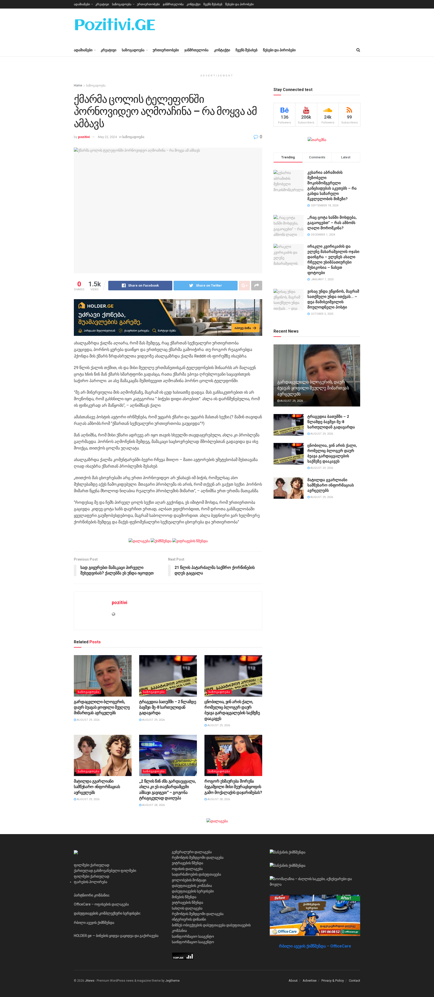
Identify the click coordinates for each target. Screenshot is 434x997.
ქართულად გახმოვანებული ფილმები (105, 871)
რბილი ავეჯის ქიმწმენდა (94, 923)
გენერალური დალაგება (192, 852)
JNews (89, 980)
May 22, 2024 (107, 137)
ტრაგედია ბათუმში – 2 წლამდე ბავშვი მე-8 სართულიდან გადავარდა (167, 707)
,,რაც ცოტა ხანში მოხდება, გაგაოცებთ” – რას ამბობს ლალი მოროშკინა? (332, 222)
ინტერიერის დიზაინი (189, 919)
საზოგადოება (121, 4)
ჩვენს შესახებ (212, 4)
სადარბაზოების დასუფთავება (196, 874)
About (293, 980)
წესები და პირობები (239, 4)
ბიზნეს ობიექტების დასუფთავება (199, 925)
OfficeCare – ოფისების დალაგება (101, 904)
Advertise (309, 980)
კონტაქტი (193, 4)
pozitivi (84, 137)
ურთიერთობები (148, 4)
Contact (354, 980)
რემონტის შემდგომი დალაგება (198, 857)
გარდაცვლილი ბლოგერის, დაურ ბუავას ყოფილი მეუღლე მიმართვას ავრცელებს (102, 707)
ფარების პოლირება (90, 882)
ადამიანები (82, 4)
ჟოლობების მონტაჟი (189, 880)
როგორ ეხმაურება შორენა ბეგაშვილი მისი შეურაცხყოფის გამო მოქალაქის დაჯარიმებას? (233, 787)
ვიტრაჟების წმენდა (187, 863)
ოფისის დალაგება (187, 869)
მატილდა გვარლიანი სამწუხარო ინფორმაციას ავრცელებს (97, 787)
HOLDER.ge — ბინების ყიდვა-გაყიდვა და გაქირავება (116, 936)
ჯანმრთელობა (173, 4)
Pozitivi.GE (114, 26)
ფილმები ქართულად (91, 865)
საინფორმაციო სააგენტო (193, 936)
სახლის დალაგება (187, 908)
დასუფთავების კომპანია (192, 886)
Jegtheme (172, 980)
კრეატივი (102, 4)
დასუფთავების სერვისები (193, 891)
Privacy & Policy (332, 980)
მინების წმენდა (184, 897)
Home (78, 85)
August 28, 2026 (153, 805)
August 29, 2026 (87, 719)
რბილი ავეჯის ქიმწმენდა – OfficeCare (315, 946)
